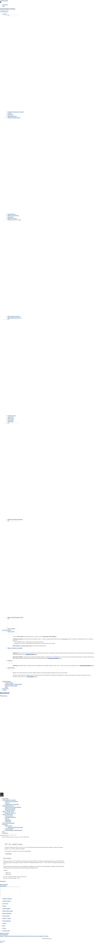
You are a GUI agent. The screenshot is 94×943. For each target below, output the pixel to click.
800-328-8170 (4, 693)
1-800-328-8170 (4, 0)
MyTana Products (9, 837)
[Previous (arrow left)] (0, 942)
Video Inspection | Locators (9, 800)
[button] (4, 884)
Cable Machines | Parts (8, 805)
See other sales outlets (26, 645)
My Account (65, 639)
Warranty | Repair (7, 918)
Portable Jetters (9, 815)
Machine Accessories (10, 808)
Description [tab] (8, 853)
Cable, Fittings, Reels (8, 911)
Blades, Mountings (7, 913)
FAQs (4, 925)
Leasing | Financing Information (15, 827)
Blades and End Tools (10, 813)
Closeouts (16, 837)
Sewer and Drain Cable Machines (13, 807)
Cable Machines (6, 908)
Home (3, 837)
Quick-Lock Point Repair (8, 823)
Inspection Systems (7, 898)
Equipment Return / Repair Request (13, 830)
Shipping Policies (30, 654)
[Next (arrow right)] (1, 942)
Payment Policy (6, 930)
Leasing (4, 923)
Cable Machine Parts (10, 810)
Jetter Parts (8, 821)
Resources (5, 824)
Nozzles (7, 818)
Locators (7, 802)
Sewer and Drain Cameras (11, 801)
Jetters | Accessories (8, 814)
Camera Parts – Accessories (12, 804)
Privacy (4, 928)
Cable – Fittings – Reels (8, 811)
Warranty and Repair (53, 658)
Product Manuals (9, 828)
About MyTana (30, 676)
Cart (4, 831)
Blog (4, 6)
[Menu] (0, 2)
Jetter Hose (5, 903)
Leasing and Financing (85, 665)
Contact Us (5, 4)
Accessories (8, 820)
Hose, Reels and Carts (10, 817)
